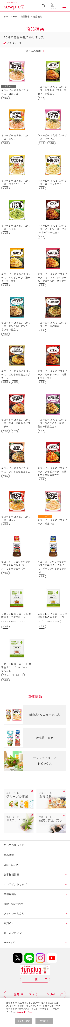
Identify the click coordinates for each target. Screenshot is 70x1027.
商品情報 (25, 16)
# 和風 (5, 98)
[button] (66, 845)
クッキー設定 (23, 1021)
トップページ (10, 16)
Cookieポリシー (24, 1012)
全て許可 (44, 1021)
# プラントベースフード (13, 621)
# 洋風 (42, 98)
